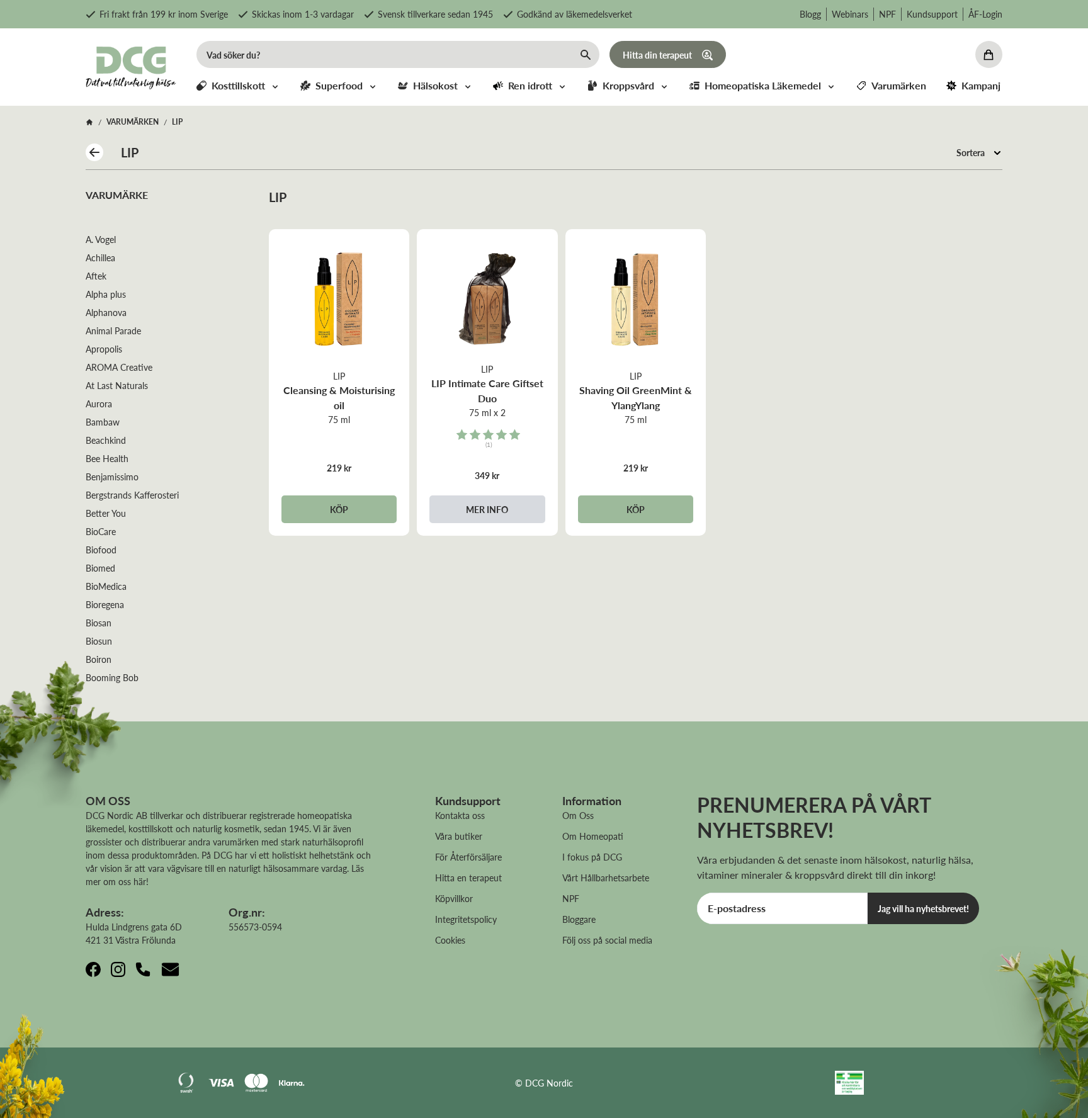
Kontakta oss (460, 815)
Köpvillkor (454, 898)
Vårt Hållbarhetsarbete (605, 877)
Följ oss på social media (607, 940)
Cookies (450, 940)
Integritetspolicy (466, 919)
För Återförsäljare (468, 856)
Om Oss (578, 815)
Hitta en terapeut (468, 877)
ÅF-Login (985, 14)
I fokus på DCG (592, 856)
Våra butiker (458, 836)
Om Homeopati (592, 836)
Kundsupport (932, 14)
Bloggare (579, 919)
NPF (887, 14)
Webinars (850, 14)
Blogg (810, 14)
